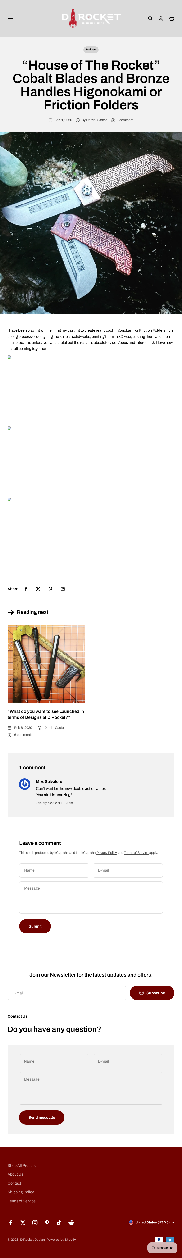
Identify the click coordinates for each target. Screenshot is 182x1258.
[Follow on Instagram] (35, 1222)
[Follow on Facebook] (11, 1222)
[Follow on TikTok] (59, 1222)
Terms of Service (136, 853)
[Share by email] (63, 589)
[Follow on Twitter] (23, 1222)
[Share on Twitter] (38, 589)
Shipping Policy (21, 1192)
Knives (91, 49)
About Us (15, 1174)
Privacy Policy (106, 853)
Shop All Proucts (22, 1165)
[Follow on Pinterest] (47, 1222)
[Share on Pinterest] (50, 589)
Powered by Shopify (61, 1239)
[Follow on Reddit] (71, 1222)
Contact (14, 1183)
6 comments (23, 735)
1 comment (125, 120)
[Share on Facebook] (26, 589)
